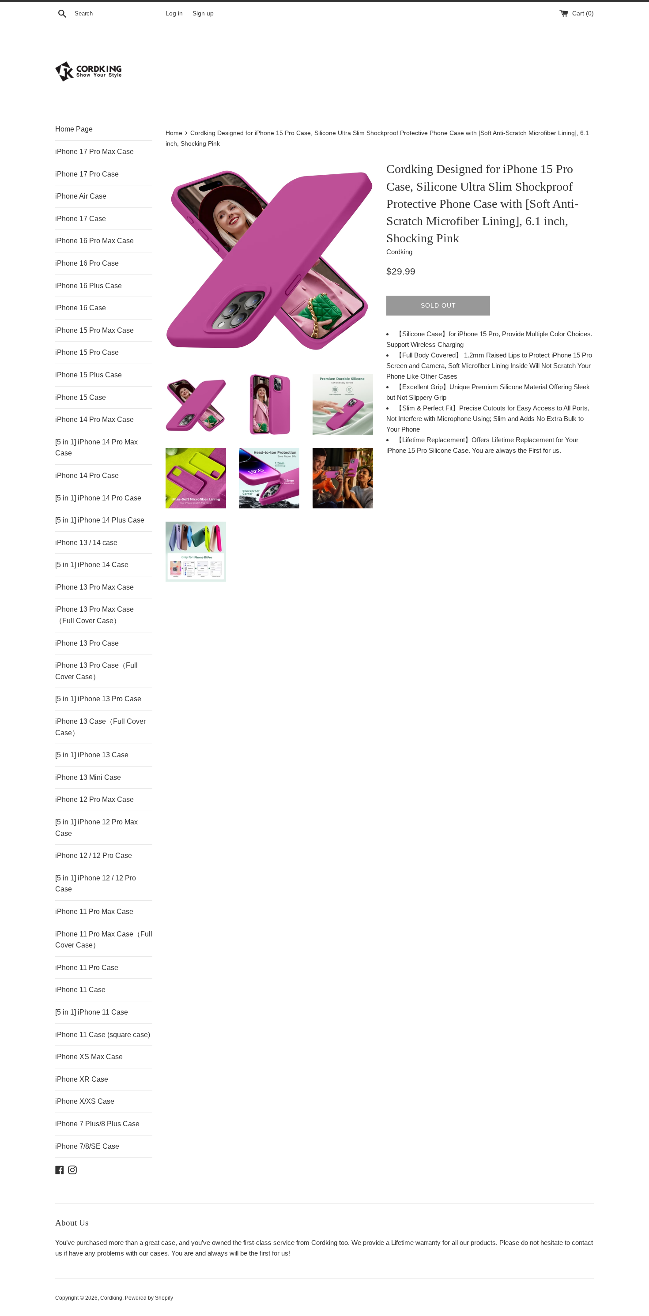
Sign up (203, 13)
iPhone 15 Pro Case (87, 352)
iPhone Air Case (80, 196)
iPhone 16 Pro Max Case (94, 240)
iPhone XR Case (81, 1079)
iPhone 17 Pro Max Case (94, 151)
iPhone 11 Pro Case (86, 967)
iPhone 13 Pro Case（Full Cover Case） (96, 671)
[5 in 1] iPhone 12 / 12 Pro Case (95, 883)
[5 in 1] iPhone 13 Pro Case (98, 699)
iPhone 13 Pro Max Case (94, 587)
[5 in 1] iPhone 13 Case (91, 755)
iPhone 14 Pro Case (87, 475)
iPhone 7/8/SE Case (87, 1146)
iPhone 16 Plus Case (88, 286)
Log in (174, 13)
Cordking (111, 1298)
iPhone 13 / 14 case (86, 542)
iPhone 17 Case (80, 218)
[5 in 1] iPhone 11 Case (91, 1012)
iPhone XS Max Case (89, 1056)
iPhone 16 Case (80, 308)
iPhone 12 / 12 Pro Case (93, 855)
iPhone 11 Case (80, 989)
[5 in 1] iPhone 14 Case (91, 564)
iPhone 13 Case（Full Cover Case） (100, 727)
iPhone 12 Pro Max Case (94, 799)
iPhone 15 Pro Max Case (94, 330)
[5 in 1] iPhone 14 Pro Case (98, 498)
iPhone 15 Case (80, 397)
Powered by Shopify (149, 1298)
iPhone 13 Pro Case (87, 643)
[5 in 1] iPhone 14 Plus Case (99, 520)
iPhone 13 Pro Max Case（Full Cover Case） (94, 614)
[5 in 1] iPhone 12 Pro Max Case (96, 827)
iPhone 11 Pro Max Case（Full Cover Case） (103, 939)
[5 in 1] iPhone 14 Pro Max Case (96, 447)
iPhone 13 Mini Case (88, 777)
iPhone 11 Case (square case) (102, 1034)
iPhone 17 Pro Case (87, 174)
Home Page (74, 129)
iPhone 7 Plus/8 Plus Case (97, 1124)
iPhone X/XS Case (84, 1101)
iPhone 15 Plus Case (88, 375)
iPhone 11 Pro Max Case (94, 911)
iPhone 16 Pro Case (87, 263)
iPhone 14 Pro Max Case (94, 419)
